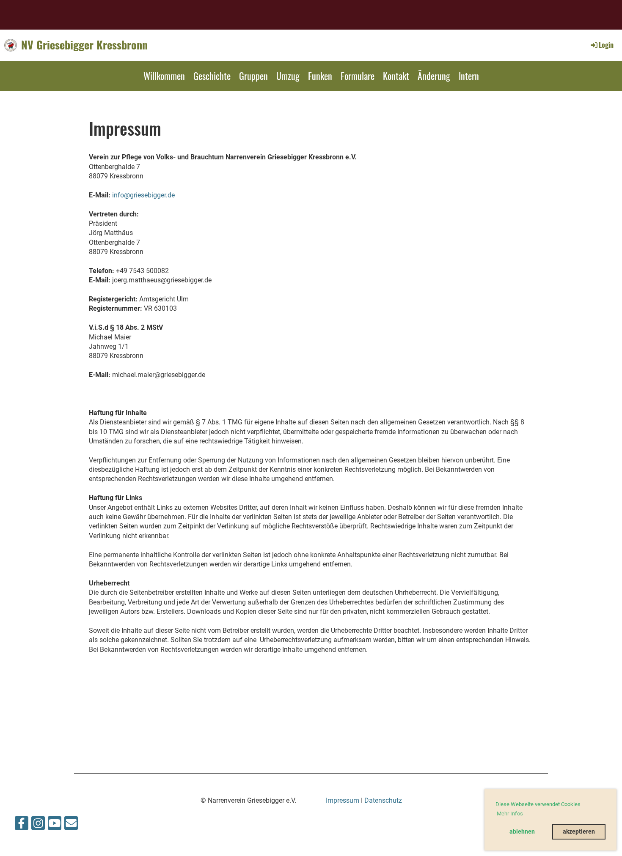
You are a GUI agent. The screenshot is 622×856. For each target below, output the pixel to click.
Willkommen (164, 75)
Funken (320, 75)
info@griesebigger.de (143, 195)
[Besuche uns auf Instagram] (38, 825)
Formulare (357, 75)
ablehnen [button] (522, 831)
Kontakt (396, 75)
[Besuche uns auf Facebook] (21, 825)
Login (606, 45)
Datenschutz (383, 800)
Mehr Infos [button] (510, 813)
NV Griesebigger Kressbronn (84, 44)
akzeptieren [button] (579, 831)
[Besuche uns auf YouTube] (54, 825)
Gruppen (253, 75)
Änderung (434, 75)
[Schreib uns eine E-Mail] (71, 825)
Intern (469, 75)
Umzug (288, 75)
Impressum (342, 800)
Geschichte (212, 75)
